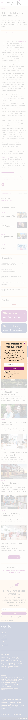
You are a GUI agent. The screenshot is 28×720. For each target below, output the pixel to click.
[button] (24, 343)
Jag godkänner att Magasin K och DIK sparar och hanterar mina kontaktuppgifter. (13, 373)
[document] (14, 360)
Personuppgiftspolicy (9, 377)
